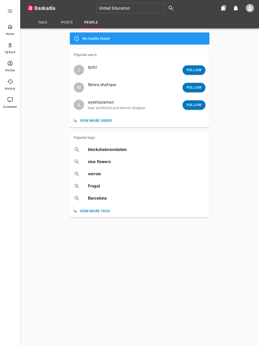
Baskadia (44, 8)
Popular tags (84, 138)
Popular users (85, 55)
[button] (139, 69)
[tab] (42, 22)
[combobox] (136, 8)
